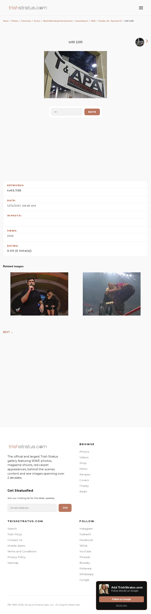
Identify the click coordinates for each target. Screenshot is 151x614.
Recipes (84, 474)
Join (65, 508)
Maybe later (121, 605)
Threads (84, 557)
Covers (84, 480)
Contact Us (14, 540)
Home (6, 21)
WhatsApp (86, 574)
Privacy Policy (16, 557)
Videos (83, 457)
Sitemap (12, 562)
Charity (84, 485)
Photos (15, 21)
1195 (18, 190)
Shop (83, 463)
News (83, 468)
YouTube (85, 551)
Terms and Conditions (21, 551)
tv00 (10, 190)
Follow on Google (121, 599)
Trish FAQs (14, 534)
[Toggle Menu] (141, 8)
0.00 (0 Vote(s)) (19, 250)
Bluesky (84, 562)
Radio (83, 491)
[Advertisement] (75, 148)
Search (12, 528)
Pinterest (85, 568)
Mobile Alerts (16, 545)
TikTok (83, 545)
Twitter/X (85, 534)
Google (84, 579)
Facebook (86, 540)
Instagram (86, 528)
